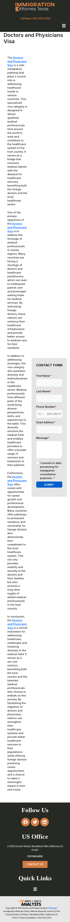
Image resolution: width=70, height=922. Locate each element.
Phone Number (46, 406)
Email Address (45, 422)
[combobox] (40, 414)
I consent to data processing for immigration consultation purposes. (50, 470)
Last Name (43, 391)
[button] (35, 18)
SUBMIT (49, 484)
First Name (44, 375)
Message (42, 437)
